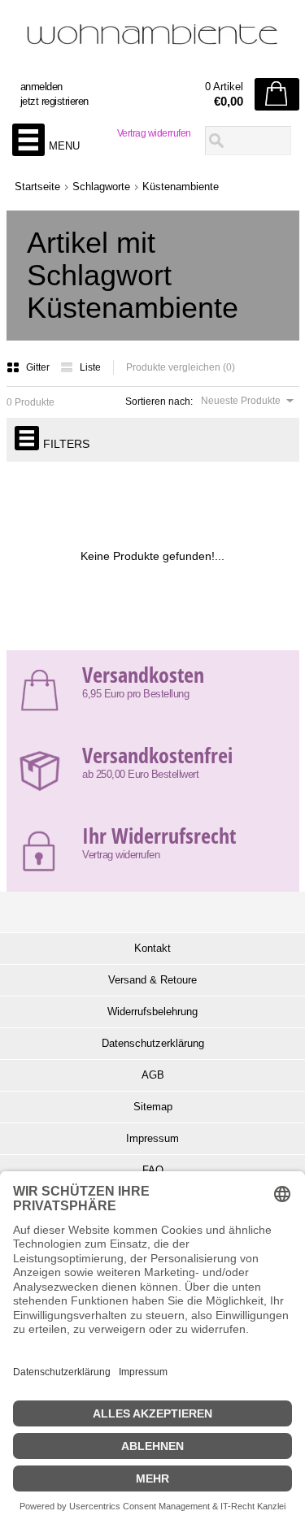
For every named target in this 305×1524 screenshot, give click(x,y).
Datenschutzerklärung (153, 1043)
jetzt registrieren (54, 101)
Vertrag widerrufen (154, 133)
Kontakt (152, 948)
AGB (153, 1075)
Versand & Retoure (152, 980)
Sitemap (152, 1107)
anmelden (41, 86)
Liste (90, 367)
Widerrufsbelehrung (152, 1011)
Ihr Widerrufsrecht (159, 835)
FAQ (152, 1170)
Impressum (152, 1138)
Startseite (37, 186)
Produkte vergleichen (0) (180, 367)
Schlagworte (101, 186)
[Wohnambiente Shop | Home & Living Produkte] (153, 41)
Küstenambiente (180, 186)
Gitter (39, 367)
